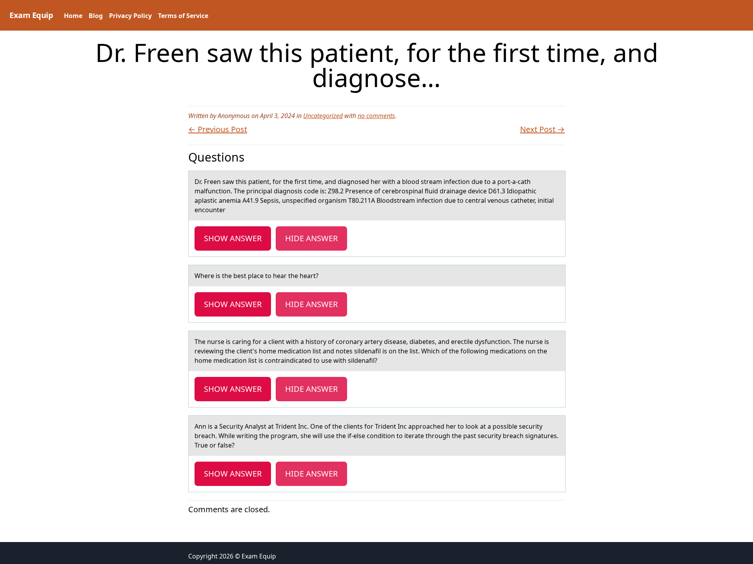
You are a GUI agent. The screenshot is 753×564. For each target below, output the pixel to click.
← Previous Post (217, 129)
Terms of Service (183, 15)
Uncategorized (323, 115)
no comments (376, 115)
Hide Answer (311, 238)
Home (73, 15)
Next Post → (542, 129)
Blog (96, 15)
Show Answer (233, 238)
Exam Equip (31, 15)
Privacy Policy (130, 15)
